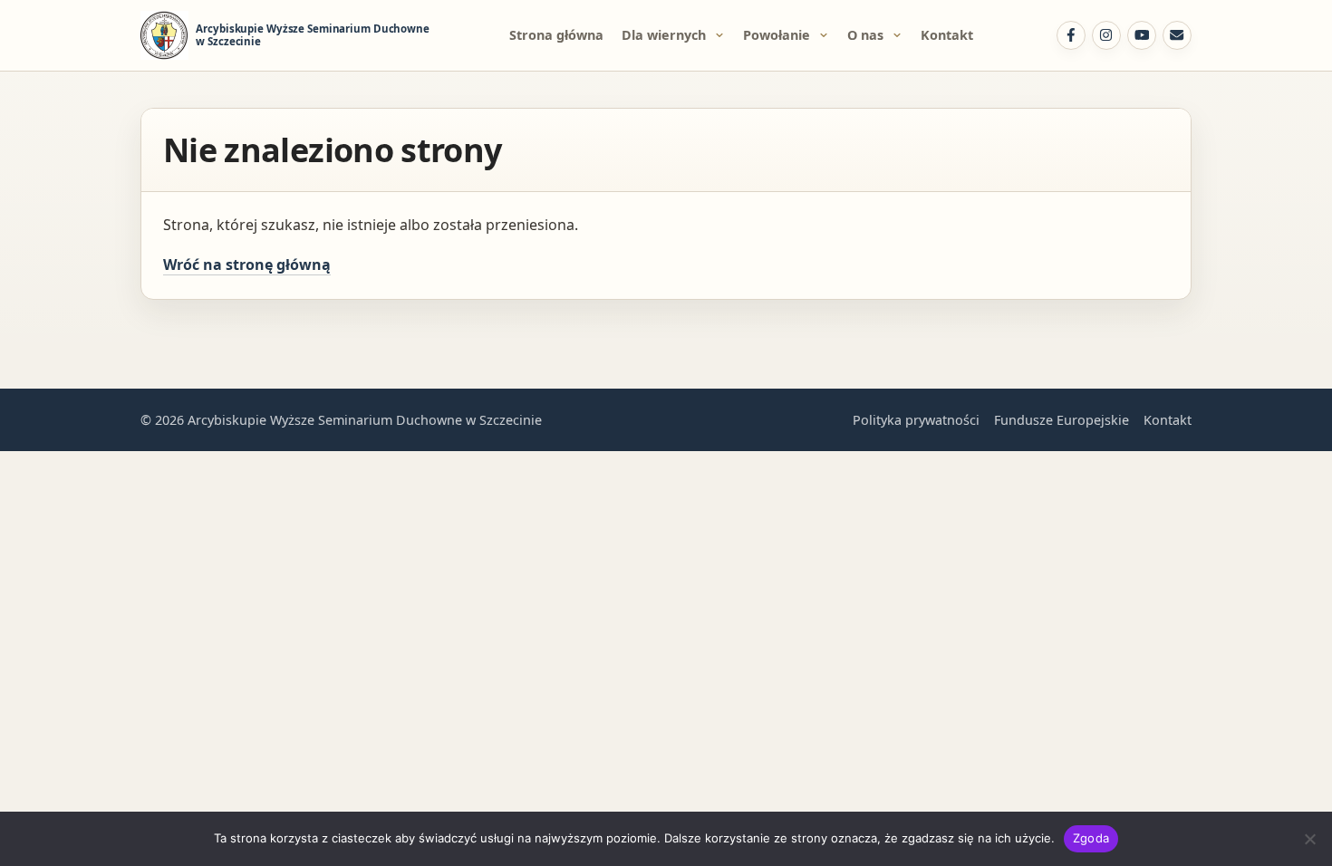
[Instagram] (1106, 35)
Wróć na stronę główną (247, 264)
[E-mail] (1177, 35)
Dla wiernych (664, 34)
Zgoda (1091, 838)
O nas (865, 34)
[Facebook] (1071, 35)
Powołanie (776, 34)
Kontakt (947, 34)
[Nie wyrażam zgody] (1309, 839)
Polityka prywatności (916, 419)
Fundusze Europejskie (1061, 419)
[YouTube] (1141, 35)
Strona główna (556, 34)
